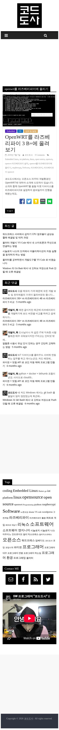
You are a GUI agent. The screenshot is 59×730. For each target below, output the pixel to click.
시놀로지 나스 (47, 530)
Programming (28, 505)
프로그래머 (33, 546)
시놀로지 (35, 530)
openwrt (49, 159)
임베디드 (40, 540)
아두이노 (7, 534)
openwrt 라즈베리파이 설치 (16, 163)
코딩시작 (9, 548)
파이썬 (18, 547)
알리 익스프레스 (31, 534)
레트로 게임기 (11, 525)
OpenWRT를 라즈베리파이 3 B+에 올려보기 (27, 143)
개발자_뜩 (13, 310)
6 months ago (14, 365)
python (37, 504)
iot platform (24, 159)
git (46, 491)
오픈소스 (12, 539)
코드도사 (29, 155)
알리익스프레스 (45, 534)
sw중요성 (24, 512)
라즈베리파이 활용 (38, 518)
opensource (32, 497)
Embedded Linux (11, 159)
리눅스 (23, 524)
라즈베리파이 (37, 168)
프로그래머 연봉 (15, 553)
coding (7, 490)
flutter (41, 491)
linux (32, 159)
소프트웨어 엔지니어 (16, 530)
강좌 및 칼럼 (30, 131)
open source (40, 159)
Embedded (11, 131)
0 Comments (40, 155)
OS (20, 131)
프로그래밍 (19, 557)
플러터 (29, 558)
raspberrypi (16, 168)
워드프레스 (28, 540)
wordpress (47, 511)
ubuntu (31, 512)
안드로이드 (17, 534)
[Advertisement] (29, 60)
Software (26, 168)
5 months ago (23, 301)
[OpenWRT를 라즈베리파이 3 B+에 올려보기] (29, 96)
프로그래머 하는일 (32, 553)
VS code (38, 512)
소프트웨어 (42, 524)
